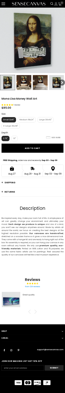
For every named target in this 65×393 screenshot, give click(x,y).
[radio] (9, 119)
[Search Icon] (51, 3)
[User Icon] (56, 3)
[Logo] (29, 3)
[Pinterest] (18, 350)
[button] (30, 312)
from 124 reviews (32, 286)
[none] (7, 82)
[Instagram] (11, 350)
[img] (32, 283)
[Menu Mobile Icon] (3, 4)
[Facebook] (4, 350)
